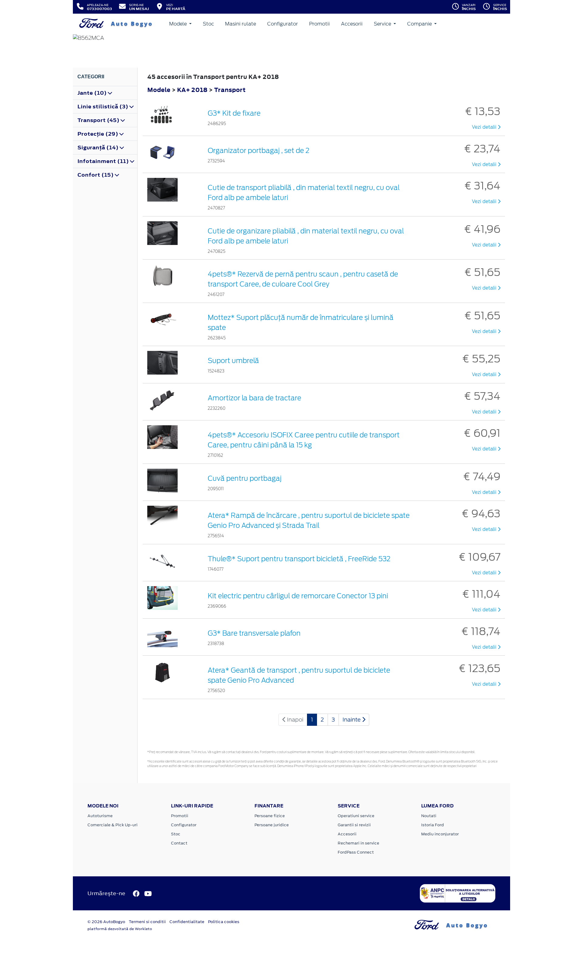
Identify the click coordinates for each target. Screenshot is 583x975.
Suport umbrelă (233, 361)
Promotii (319, 24)
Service (383, 24)
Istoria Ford (432, 825)
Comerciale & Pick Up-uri (112, 825)
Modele (178, 24)
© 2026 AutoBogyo (106, 922)
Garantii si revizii (354, 825)
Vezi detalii (485, 127)
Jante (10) (92, 93)
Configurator (282, 24)
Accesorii (352, 24)
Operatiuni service (356, 816)
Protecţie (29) (98, 134)
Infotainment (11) (103, 161)
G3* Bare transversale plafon (254, 633)
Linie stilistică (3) (103, 106)
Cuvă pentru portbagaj (244, 478)
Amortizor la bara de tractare (254, 398)
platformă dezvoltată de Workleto (119, 928)
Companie (420, 24)
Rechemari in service (358, 843)
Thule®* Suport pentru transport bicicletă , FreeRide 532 (299, 559)
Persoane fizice (269, 816)
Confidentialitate (186, 922)
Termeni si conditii (147, 922)
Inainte (352, 719)
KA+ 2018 (192, 90)
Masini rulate (240, 24)
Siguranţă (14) (98, 147)
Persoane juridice (271, 825)
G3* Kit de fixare (234, 113)
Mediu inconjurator (440, 834)
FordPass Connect (356, 852)
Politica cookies (223, 922)
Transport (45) (99, 120)
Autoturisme (100, 816)
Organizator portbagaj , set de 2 (258, 151)
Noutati (428, 816)
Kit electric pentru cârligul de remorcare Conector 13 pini (298, 596)
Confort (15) (96, 174)
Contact (179, 843)
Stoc (208, 24)
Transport (230, 90)
